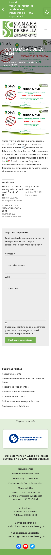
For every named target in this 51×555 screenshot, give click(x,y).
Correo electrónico (15, 265)
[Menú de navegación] (45, 29)
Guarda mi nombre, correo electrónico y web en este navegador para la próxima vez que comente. (25, 330)
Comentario (12, 288)
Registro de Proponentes (15, 386)
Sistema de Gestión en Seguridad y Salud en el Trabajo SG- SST (12, 190)
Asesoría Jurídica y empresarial (18, 391)
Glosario (13, 2)
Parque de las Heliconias (32, 188)
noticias (31, 62)
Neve (5, 552)
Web (7, 276)
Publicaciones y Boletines (15, 405)
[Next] (43, 439)
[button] (47, 11)
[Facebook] (18, 546)
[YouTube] (25, 546)
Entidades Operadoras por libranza (20, 401)
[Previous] (8, 439)
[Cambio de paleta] (3, 9)
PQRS (30, 12)
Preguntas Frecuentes (21, 5)
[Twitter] (32, 546)
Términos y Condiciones (25, 478)
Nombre (10, 253)
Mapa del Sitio (16, 16)
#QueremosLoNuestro (14, 171)
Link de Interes (16, 9)
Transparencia (17, 12)
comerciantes (11, 62)
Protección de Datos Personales (25, 483)
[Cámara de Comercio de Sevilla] (19, 29)
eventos (22, 62)
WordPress (35, 552)
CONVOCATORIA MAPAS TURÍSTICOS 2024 (11, 208)
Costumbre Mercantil (13, 396)
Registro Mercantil (11, 373)
